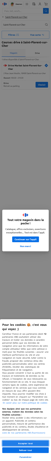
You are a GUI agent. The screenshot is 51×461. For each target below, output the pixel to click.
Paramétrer (25, 457)
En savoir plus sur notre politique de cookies (25, 402)
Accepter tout (25, 443)
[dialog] (25, 390)
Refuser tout (25, 450)
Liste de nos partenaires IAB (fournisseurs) (23, 432)
